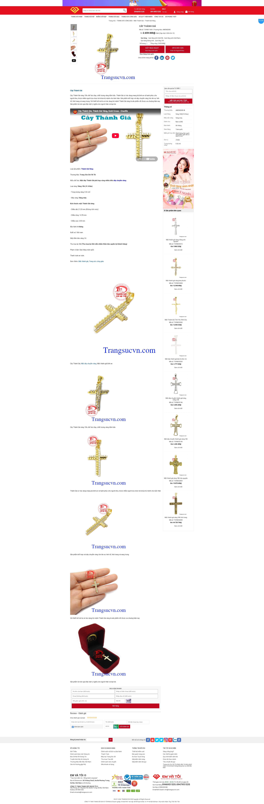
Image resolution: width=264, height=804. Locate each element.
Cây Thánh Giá (76, 90)
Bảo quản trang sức (138, 754)
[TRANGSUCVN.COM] (74, 13)
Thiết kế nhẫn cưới (138, 751)
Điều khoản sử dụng (107, 764)
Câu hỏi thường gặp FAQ (78, 764)
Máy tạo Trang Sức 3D (108, 756)
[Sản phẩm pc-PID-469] (178, 179)
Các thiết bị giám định (170, 754)
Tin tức (164, 12)
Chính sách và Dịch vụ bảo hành (111, 751)
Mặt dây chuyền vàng (88, 364)
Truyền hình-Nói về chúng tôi (79, 759)
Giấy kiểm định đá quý (139, 762)
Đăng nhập (180, 12)
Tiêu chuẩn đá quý (169, 762)
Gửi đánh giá (124, 726)
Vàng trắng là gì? (168, 751)
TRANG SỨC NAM (76, 17)
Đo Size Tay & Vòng (138, 756)
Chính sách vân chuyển (108, 762)
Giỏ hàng (190, 12)
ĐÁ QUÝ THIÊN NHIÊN (145, 17)
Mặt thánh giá (83, 261)
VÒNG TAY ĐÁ (158, 17)
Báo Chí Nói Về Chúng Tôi (78, 756)
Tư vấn (261, 20)
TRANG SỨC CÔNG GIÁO (129, 17)
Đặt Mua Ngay (152, 49)
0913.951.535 (177, 49)
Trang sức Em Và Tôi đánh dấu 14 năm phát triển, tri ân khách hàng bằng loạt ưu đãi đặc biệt (177, 766)
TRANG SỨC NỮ (89, 17)
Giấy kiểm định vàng (138, 759)
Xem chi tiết (178, 250)
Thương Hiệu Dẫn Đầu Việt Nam (80, 762)
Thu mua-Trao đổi (107, 759)
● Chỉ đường (86, 783)
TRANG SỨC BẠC (113, 17)
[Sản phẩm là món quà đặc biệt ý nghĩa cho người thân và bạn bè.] (74, 54)
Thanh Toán (105, 754)
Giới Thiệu (73, 751)
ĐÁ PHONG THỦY (170, 17)
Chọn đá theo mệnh (169, 759)
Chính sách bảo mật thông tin (80, 754)
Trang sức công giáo (96, 261)
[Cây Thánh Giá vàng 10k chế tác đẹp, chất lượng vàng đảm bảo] (74, 27)
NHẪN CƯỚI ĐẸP (101, 17)
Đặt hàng (115, 706)
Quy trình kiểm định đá (170, 756)
